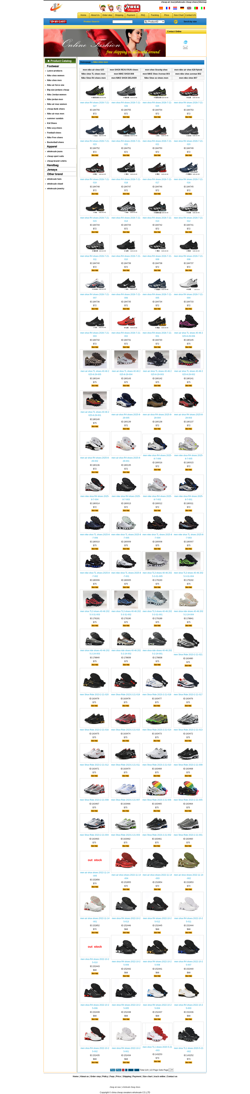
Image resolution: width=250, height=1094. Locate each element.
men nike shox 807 (188, 78)
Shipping (119, 15)
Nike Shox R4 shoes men (93, 78)
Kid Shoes (52, 123)
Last (137, 1070)
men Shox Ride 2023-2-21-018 (157, 694)
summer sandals (55, 118)
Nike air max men (55, 113)
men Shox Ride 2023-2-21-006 (157, 800)
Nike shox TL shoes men (93, 74)
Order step (107, 15)
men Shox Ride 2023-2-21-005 (188, 800)
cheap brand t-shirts (57, 161)
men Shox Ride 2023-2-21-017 (188, 694)
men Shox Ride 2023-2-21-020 (94, 694)
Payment (131, 15)
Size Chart (179, 15)
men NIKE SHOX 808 (124, 74)
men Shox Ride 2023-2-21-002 (157, 835)
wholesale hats (54, 179)
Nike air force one (55, 85)
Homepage (85, 62)
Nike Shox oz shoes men (156, 78)
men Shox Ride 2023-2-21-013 (188, 730)
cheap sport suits (55, 156)
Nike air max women (57, 104)
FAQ (143, 15)
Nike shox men (54, 80)
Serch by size (190, 21)
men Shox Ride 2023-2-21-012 (94, 765)
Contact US (190, 15)
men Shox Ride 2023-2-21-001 (188, 835)
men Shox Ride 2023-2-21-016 (94, 730)
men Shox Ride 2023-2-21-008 (94, 800)
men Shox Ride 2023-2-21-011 (125, 765)
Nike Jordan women (56, 94)
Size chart (147, 1076)
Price (166, 15)
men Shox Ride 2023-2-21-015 (125, 730)
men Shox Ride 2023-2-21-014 (157, 730)
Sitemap (202, 2)
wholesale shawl (55, 184)
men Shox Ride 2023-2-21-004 (94, 835)
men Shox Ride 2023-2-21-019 (125, 694)
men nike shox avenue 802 (188, 74)
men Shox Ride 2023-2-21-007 (125, 800)
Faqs (112, 1076)
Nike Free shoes (55, 137)
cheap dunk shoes (56, 109)
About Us (95, 15)
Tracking (155, 15)
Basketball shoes (55, 142)
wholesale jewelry (55, 188)
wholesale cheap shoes (186, 2)
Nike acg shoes (54, 128)
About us (84, 1076)
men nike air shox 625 (93, 70)
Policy (105, 1076)
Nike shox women (55, 75)
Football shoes (54, 133)
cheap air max (168, 2)
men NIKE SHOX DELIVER (124, 78)
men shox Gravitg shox (156, 70)
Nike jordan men (55, 99)
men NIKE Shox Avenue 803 (156, 74)
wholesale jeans (55, 151)
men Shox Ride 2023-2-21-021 (188, 654)
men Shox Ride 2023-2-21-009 (188, 765)
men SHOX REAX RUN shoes (124, 70)
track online (159, 1076)
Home (83, 15)
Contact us (172, 1076)
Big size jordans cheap (58, 90)
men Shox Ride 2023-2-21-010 (157, 765)
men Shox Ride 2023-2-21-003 (125, 835)
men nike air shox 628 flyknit (188, 70)
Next (131, 1070)
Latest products (54, 71)
